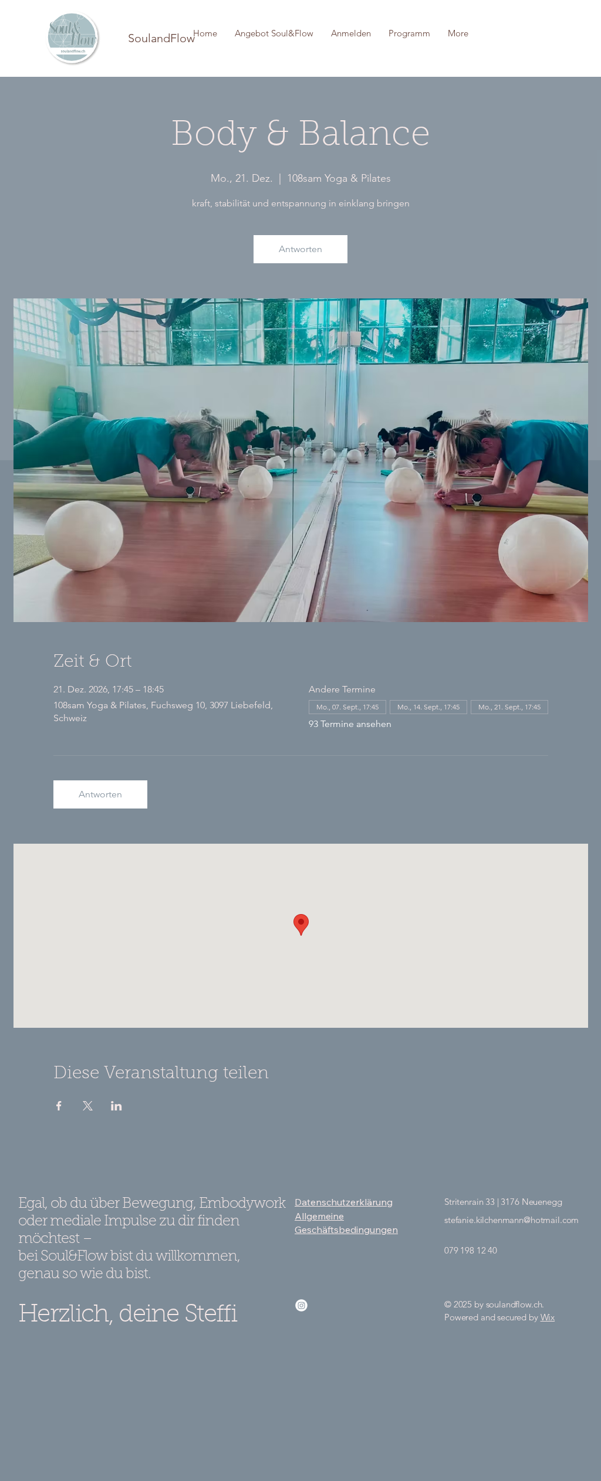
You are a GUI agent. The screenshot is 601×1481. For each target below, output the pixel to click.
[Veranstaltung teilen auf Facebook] (59, 1105)
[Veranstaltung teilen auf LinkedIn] (116, 1105)
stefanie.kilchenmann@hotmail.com (511, 1219)
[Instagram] (301, 1305)
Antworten (300, 248)
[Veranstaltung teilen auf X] (87, 1105)
